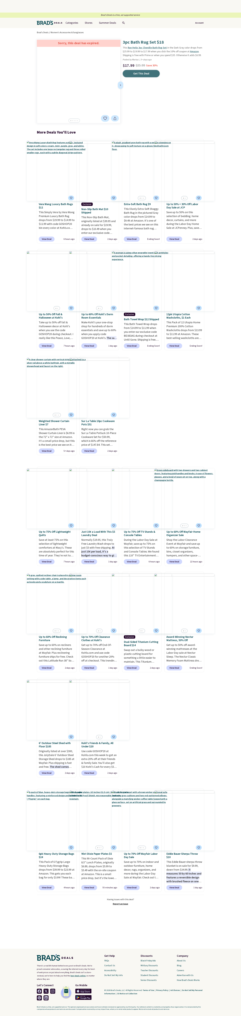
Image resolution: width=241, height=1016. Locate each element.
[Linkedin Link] (46, 998)
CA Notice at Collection (127, 993)
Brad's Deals (43, 32)
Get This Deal (141, 74)
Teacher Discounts (149, 970)
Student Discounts (149, 975)
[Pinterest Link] (39, 998)
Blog (179, 965)
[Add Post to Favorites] (199, 198)
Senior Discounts (149, 980)
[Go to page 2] (72, 121)
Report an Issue (120, 903)
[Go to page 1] (71, 121)
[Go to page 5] (77, 121)
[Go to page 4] (76, 121)
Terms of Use (149, 990)
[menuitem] (107, 23)
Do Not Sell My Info (113, 975)
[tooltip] (105, 118)
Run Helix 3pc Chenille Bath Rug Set (147, 47)
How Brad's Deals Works (188, 980)
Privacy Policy (162, 990)
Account (199, 22)
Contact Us (109, 965)
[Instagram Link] (52, 991)
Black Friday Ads (148, 960)
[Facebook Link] (39, 991)
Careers (180, 970)
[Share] (115, 118)
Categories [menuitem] (72, 23)
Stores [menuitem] (88, 23)
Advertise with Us (185, 975)
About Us (181, 960)
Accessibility (110, 970)
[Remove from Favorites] (105, 118)
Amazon (194, 51)
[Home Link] (50, 22)
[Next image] (120, 85)
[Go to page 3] (74, 121)
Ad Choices (175, 990)
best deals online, (78, 975)
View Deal (46, 239)
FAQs (106, 960)
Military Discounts (149, 965)
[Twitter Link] (46, 991)
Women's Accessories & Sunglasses (67, 32)
